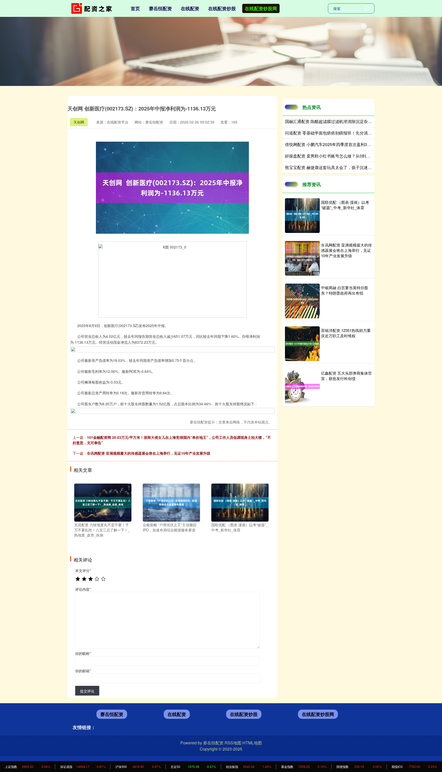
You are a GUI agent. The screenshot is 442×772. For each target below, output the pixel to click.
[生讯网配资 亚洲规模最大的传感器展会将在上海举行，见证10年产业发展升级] (302, 258)
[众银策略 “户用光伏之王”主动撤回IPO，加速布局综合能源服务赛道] (171, 502)
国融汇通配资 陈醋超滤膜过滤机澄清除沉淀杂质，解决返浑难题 (343, 121)
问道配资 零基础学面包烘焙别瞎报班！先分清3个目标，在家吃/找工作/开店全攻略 (359, 133)
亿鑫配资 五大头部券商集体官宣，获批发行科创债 (346, 375)
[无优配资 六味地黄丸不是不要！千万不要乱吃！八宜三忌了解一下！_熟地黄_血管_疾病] (102, 502)
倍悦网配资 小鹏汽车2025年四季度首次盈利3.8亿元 (332, 144)
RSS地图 (233, 743)
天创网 (78, 122)
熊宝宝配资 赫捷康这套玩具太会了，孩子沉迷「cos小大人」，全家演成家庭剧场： (360, 167)
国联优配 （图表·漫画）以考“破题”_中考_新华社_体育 (345, 204)
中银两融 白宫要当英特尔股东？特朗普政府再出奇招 (344, 290)
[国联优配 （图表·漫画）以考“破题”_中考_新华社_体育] (240, 502)
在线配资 (190, 8)
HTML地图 (252, 743)
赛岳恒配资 (160, 8)
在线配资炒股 (222, 8)
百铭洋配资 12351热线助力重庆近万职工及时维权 (346, 333)
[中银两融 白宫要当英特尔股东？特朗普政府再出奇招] (302, 301)
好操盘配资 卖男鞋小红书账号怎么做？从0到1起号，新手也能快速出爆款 (351, 156)
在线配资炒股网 (261, 8)
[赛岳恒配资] (93, 7)
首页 (135, 8)
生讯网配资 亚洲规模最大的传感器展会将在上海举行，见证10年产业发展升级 (148, 453)
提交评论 (87, 690)
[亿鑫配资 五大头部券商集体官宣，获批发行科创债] (302, 386)
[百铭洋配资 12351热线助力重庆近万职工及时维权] (302, 343)
